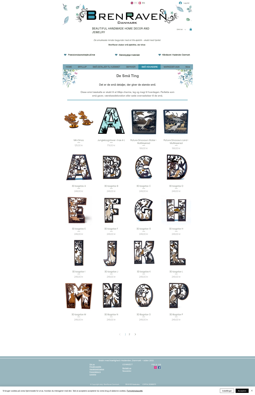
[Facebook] (159, 367)
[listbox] (181, 30)
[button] (181, 30)
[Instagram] (155, 367)
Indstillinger (227, 390)
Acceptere (242, 390)
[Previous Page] (119, 334)
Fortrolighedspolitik (135, 390)
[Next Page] (135, 334)
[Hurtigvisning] (79, 122)
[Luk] (251, 391)
